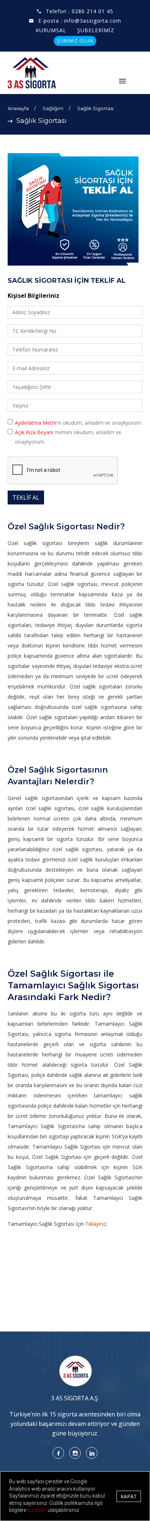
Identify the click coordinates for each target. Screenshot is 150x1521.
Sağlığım (53, 108)
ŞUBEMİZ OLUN (75, 41)
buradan (37, 1510)
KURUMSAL (51, 30)
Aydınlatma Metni (35, 422)
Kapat (129, 1496)
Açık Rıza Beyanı (34, 432)
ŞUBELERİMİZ (95, 30)
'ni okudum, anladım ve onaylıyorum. (78, 422)
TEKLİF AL (25, 497)
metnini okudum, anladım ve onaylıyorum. (68, 437)
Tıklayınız (95, 1223)
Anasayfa (18, 108)
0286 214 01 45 (92, 11)
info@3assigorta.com (92, 20)
